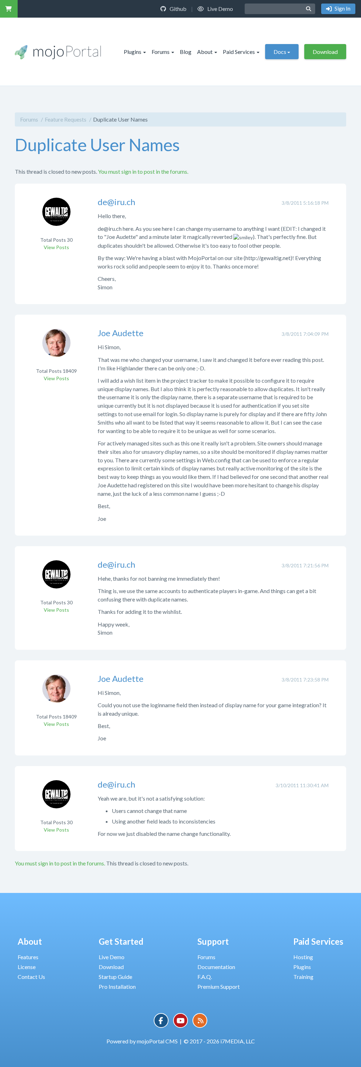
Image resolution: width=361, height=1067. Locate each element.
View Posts (56, 247)
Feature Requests (65, 119)
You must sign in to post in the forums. (143, 171)
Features (28, 957)
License (27, 966)
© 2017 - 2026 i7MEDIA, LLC (219, 1041)
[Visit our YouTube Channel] (180, 1020)
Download (325, 51)
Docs (280, 51)
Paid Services (239, 51)
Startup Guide (115, 976)
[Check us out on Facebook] (161, 1020)
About (205, 51)
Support (213, 941)
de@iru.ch (116, 202)
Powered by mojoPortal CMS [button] (142, 1041)
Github (177, 8)
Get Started (121, 941)
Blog (185, 51)
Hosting (303, 957)
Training (303, 976)
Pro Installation (117, 986)
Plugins (132, 51)
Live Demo (219, 8)
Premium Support (218, 986)
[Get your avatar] (56, 217)
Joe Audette (120, 333)
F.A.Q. (204, 976)
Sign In (342, 8)
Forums (161, 51)
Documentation (216, 966)
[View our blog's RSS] (199, 1020)
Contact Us (31, 976)
